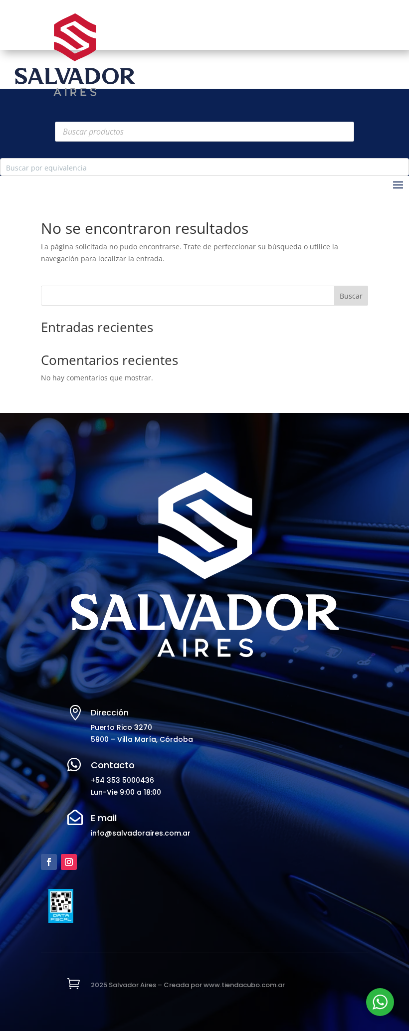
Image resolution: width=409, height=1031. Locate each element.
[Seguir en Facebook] (49, 862)
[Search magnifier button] (400, 167)
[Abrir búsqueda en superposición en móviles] (204, 132)
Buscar (351, 296)
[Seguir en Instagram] (69, 862)
